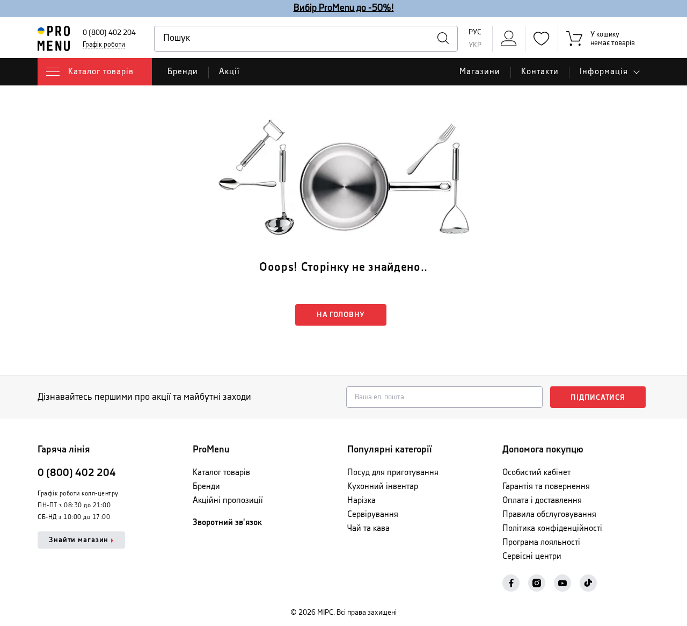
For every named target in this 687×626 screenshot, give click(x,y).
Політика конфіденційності (552, 528)
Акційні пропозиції (228, 501)
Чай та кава (368, 528)
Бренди (182, 72)
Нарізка (361, 501)
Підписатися (598, 397)
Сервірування (372, 514)
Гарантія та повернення (546, 487)
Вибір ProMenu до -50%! (344, 8)
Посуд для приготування (392, 473)
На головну (341, 315)
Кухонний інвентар (382, 487)
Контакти (540, 72)
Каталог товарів (221, 473)
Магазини (479, 72)
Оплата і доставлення (542, 501)
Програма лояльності (541, 542)
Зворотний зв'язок (227, 523)
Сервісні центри (531, 556)
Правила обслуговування (549, 514)
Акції (229, 72)
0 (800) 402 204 (109, 33)
